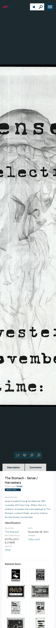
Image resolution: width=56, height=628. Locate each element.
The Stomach (12, 531)
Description (13, 467)
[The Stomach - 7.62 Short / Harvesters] (40, 591)
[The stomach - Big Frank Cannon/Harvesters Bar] (16, 608)
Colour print (34, 539)
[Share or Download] (17, 455)
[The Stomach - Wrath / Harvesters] (16, 591)
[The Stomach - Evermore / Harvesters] (40, 575)
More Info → (12, 489)
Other (8, 549)
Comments (36, 467)
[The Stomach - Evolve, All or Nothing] (16, 575)
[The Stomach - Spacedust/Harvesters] (40, 608)
